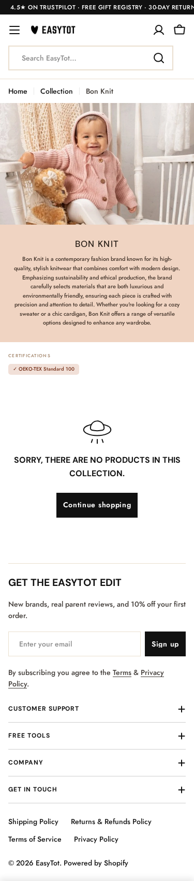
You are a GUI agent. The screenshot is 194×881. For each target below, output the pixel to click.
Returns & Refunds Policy (111, 821)
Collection (56, 91)
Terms (122, 672)
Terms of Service (35, 839)
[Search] (159, 58)
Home (17, 91)
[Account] (159, 30)
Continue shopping (97, 505)
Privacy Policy (96, 839)
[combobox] (90, 58)
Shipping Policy (33, 821)
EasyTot (47, 863)
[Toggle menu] (14, 30)
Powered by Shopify (96, 863)
